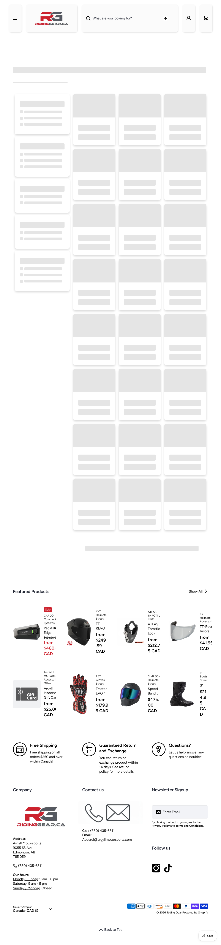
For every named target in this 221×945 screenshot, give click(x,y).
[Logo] (51, 18)
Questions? (180, 745)
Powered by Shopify (195, 912)
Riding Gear (174, 912)
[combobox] (130, 18)
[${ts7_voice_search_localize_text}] (165, 18)
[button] (205, 18)
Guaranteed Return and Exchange (117, 748)
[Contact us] (110, 812)
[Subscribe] (202, 811)
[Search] (86, 18)
